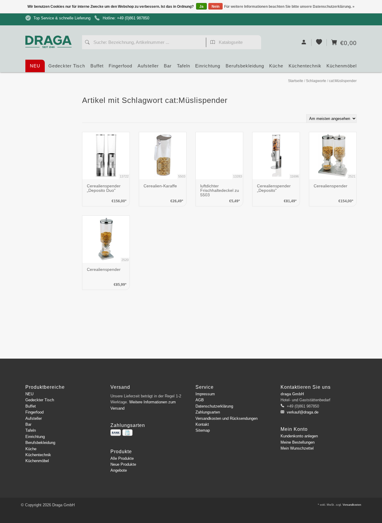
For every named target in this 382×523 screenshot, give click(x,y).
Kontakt (202, 424)
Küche (276, 65)
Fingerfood (120, 65)
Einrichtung (207, 65)
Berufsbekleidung (245, 65)
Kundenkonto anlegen (299, 436)
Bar (168, 65)
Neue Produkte (123, 464)
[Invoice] (127, 432)
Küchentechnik (305, 65)
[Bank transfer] (115, 432)
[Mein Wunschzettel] (319, 42)
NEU (35, 65)
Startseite (295, 81)
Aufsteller (148, 65)
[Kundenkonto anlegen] (304, 42)
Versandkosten (352, 504)
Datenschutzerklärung (214, 406)
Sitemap (202, 430)
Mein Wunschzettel (297, 448)
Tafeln (183, 65)
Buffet (97, 65)
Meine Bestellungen (298, 442)
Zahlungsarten (207, 412)
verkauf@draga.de (302, 412)
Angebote (118, 470)
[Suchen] (87, 43)
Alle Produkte (122, 458)
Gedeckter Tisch (66, 65)
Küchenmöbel (341, 65)
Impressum (205, 394)
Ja (201, 6)
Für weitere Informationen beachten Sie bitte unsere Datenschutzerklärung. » (289, 6)
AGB (199, 400)
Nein (215, 6)
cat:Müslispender (343, 81)
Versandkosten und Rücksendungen (226, 418)
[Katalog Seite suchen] (212, 43)
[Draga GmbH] (50, 30)
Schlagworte (316, 81)
